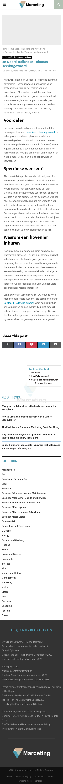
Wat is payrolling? (10, 666)
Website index (25, 781)
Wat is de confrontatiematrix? (17, 671)
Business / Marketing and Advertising (16, 57)
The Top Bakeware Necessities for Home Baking (26, 724)
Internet (6, 563)
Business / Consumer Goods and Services (24, 498)
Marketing (7, 582)
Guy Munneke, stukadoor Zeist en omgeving (24, 711)
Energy (5, 535)
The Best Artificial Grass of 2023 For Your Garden (26, 695)
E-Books (6, 530)
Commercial (8, 521)
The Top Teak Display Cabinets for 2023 (22, 659)
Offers (5, 592)
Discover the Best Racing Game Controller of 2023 (27, 655)
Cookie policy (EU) (23, 777)
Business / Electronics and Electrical (21, 502)
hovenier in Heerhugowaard (40, 132)
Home (9, 777)
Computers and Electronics (16, 526)
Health (5, 549)
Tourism (6, 610)
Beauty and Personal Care (15, 479)
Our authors (39, 777)
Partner (51, 777)
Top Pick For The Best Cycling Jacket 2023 (23, 700)
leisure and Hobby (11, 573)
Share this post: (45, 383)
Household (7, 559)
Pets (4, 596)
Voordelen (35, 372)
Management (9, 577)
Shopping (7, 606)
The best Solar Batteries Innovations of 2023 (24, 675)
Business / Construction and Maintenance (24, 493)
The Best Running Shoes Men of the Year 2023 (25, 679)
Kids (4, 568)
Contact (38, 781)
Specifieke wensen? (40, 376)
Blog (4, 484)
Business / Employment (14, 507)
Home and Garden (11, 554)
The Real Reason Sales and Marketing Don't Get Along (30, 427)
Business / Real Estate (13, 516)
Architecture (8, 470)
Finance (6, 545)
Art (3, 474)
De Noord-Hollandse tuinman (19, 303)
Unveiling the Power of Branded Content (22, 642)
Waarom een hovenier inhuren (44, 380)
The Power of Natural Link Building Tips (21, 729)
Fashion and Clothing (13, 540)
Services (6, 601)
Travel (5, 615)
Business (6, 488)
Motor (5, 587)
